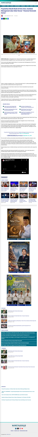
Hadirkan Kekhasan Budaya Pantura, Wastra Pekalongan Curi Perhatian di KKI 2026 (16, 397)
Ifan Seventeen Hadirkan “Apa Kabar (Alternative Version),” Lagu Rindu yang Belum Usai (5, 200)
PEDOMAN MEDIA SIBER (23, 430)
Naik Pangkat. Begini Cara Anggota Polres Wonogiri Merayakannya (13, 345)
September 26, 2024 (27, 135)
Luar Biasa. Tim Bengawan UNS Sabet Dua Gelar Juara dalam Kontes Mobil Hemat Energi (18, 332)
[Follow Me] (18, 429)
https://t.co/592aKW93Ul (24, 133)
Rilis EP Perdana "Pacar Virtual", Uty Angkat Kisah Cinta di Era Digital (26, 110)
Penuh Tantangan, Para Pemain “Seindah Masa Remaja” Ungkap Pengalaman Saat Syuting (10, 113)
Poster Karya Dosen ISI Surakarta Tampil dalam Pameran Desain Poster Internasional (21, 366)
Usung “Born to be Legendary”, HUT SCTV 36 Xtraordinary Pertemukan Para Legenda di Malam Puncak (27, 113)
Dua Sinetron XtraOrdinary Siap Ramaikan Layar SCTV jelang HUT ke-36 (27, 107)
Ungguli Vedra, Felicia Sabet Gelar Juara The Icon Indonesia (32, 189)
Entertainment (4, 177)
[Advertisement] (19, 27)
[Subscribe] (22, 429)
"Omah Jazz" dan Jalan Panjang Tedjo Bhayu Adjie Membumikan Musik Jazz (10, 107)
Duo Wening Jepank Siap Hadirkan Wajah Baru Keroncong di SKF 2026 (10, 110)
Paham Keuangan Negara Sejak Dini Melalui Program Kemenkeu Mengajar (15, 342)
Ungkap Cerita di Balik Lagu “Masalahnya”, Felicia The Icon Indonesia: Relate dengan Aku (23, 189)
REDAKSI (12, 430)
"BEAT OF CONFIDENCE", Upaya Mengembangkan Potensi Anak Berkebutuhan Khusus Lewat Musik (18, 392)
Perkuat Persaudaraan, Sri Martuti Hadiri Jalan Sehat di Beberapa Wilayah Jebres (16, 388)
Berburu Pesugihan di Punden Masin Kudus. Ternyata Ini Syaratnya (18, 315)
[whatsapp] (6, 19)
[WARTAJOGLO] (6, 3)
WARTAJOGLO (8, 434)
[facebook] (2, 19)
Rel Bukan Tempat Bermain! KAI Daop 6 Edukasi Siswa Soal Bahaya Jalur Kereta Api (16, 399)
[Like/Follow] (16, 429)
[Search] (36, 0)
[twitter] (4, 19)
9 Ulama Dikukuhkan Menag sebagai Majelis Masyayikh (11, 340)
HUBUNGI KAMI (16, 430)
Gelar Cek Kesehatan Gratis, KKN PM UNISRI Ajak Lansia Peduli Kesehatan (15, 394)
